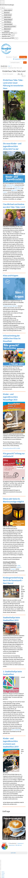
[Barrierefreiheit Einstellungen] (2, 2)
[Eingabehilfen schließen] (4, 8)
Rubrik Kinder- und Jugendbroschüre (14, 187)
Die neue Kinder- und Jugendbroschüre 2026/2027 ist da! (12, 146)
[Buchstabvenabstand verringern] (15, 38)
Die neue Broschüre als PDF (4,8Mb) (11, 448)
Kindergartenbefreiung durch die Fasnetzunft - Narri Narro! (13, 580)
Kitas (16, 188)
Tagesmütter (14, 190)
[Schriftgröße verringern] (12, 35)
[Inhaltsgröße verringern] (14, 33)
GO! (25, 62)
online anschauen (10, 185)
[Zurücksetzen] (1, 8)
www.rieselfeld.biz (15, 729)
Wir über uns (19, 845)
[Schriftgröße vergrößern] (14, 35)
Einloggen (24, 57)
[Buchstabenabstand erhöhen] (17, 38)
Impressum (20, 843)
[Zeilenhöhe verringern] (11, 36)
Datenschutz (12, 845)
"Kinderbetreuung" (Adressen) (10, 306)
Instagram (13, 569)
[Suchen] (18, 74)
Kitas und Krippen (10, 275)
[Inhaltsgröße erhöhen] (16, 33)
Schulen (19, 188)
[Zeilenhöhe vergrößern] (13, 36)
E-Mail (18, 565)
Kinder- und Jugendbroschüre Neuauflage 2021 (10, 397)
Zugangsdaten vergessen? (20, 59)
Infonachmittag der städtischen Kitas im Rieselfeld (11, 338)
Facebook (19, 567)
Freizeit (5, 192)
